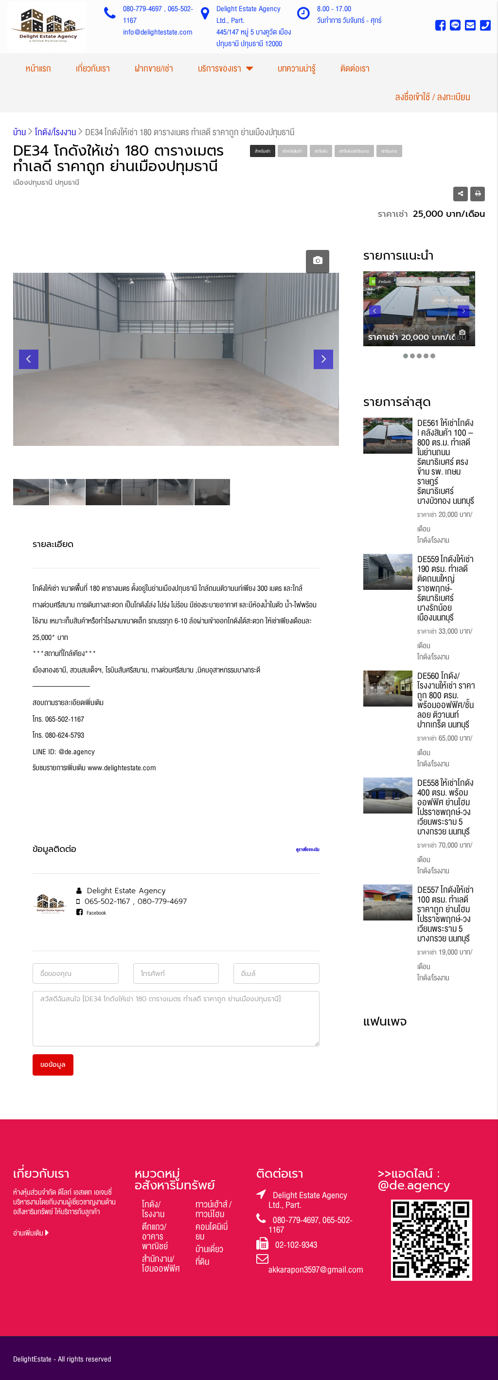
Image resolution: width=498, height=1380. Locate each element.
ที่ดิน (202, 1262)
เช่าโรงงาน (389, 151)
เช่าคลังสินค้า (292, 151)
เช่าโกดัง (321, 151)
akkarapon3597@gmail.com (315, 1269)
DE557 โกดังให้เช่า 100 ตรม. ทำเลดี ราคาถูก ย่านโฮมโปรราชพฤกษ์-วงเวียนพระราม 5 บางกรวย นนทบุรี (445, 914)
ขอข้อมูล (53, 1065)
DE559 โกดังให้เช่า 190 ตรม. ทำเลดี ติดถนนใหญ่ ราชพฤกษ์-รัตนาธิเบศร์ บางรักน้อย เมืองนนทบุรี (445, 588)
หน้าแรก (38, 68)
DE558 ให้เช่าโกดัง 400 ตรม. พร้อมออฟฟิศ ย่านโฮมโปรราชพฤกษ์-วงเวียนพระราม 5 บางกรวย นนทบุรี (445, 807)
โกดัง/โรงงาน (153, 1209)
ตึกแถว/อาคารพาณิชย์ (155, 1237)
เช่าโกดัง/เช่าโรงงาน (354, 151)
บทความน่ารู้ (297, 68)
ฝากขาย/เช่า (154, 68)
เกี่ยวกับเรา (93, 68)
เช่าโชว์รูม (439, 300)
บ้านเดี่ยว (209, 1249)
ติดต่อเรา (355, 68)
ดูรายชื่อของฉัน (308, 849)
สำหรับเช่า (262, 151)
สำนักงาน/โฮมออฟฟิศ (161, 1264)
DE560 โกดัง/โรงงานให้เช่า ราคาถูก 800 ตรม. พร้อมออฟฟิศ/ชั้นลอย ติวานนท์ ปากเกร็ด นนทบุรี (446, 700)
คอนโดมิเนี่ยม (212, 1232)
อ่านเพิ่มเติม (29, 1233)
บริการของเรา (219, 68)
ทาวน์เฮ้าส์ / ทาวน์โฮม (213, 1209)
